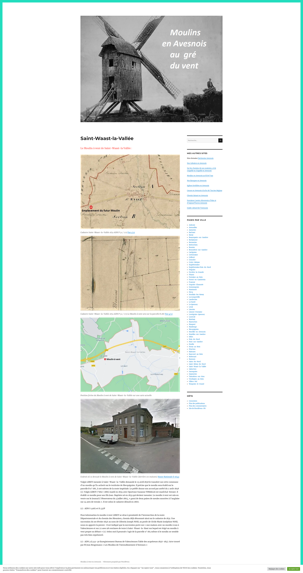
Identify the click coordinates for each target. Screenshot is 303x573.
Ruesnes (192, 359)
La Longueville (194, 297)
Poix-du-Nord (194, 339)
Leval (191, 307)
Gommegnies (194, 287)
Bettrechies (193, 245)
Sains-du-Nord (195, 362)
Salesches (192, 369)
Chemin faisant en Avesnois (197, 196)
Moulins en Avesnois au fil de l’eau (200, 176)
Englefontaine (194, 265)
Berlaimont (193, 240)
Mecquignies (194, 329)
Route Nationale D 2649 (168, 477)
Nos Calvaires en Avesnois (197, 163)
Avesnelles (193, 227)
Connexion (193, 401)
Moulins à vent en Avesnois (90, 562)
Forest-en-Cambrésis (197, 280)
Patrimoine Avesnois (206, 158)
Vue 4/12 (169, 314)
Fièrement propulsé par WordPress (116, 562)
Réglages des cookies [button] (277, 569)
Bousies (192, 247)
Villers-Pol (193, 381)
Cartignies (193, 252)
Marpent (192, 324)
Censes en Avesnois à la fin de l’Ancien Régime (204, 191)
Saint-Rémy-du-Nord (197, 364)
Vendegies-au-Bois (196, 379)
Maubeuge (193, 327)
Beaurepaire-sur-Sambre (198, 237)
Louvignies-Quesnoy (197, 314)
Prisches (192, 349)
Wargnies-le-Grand (196, 384)
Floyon (191, 275)
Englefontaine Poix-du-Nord (200, 267)
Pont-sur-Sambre (196, 342)
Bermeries (193, 242)
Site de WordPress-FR (197, 408)
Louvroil (192, 317)
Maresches (193, 322)
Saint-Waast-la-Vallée (197, 367)
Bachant (192, 232)
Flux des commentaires (198, 406)
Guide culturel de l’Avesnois (197, 208)
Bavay (191, 235)
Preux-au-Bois (194, 347)
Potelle (191, 344)
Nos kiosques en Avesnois (197, 181)
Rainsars (192, 352)
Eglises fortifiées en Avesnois (198, 186)
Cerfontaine (193, 255)
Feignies (192, 270)
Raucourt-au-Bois (196, 354)
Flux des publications (197, 403)
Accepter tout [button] (294, 569)
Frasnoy (192, 282)
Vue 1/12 (131, 232)
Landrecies (193, 300)
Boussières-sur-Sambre (198, 250)
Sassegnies (193, 372)
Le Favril (192, 302)
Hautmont (193, 290)
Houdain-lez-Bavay (196, 295)
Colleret (192, 257)
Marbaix (192, 319)
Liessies (192, 309)
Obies (191, 337)
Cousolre (192, 260)
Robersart (192, 357)
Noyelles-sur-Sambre (197, 334)
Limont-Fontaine (195, 312)
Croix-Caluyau (194, 262)
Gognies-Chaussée (196, 285)
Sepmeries (193, 374)
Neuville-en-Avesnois (197, 332)
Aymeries (192, 230)
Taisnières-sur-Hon (197, 376)
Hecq (191, 292)
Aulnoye (192, 225)
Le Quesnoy (193, 304)
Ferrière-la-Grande (196, 272)
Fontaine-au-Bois (196, 277)
